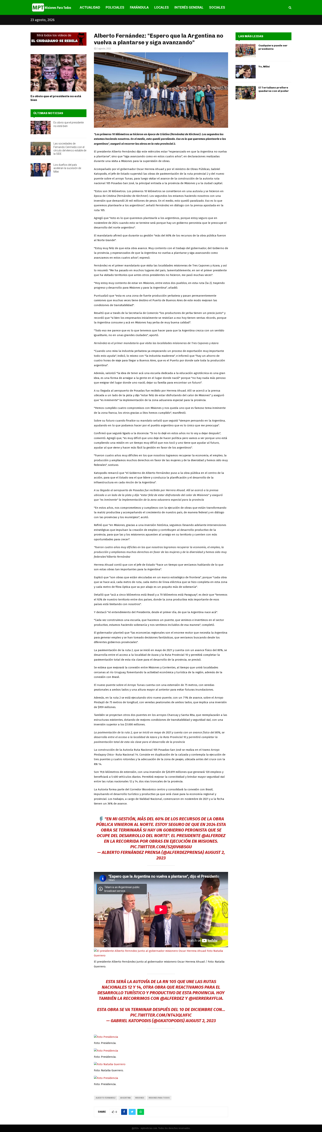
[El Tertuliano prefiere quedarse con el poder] (246, 92)
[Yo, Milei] (246, 71)
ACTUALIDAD (90, 7)
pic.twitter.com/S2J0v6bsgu (161, 846)
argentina (125, 1098)
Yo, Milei (264, 66)
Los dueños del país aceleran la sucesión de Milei (67, 168)
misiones (139, 1098)
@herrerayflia (205, 998)
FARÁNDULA (139, 7)
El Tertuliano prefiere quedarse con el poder (273, 89)
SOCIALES (217, 7)
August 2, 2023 (201, 1020)
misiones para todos (159, 1098)
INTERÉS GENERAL (188, 7)
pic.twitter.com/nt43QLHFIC (161, 1015)
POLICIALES (115, 7)
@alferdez (213, 835)
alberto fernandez (106, 1098)
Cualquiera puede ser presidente (273, 47)
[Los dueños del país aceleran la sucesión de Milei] (41, 170)
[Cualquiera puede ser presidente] (246, 50)
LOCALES (161, 7)
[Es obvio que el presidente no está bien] (58, 72)
